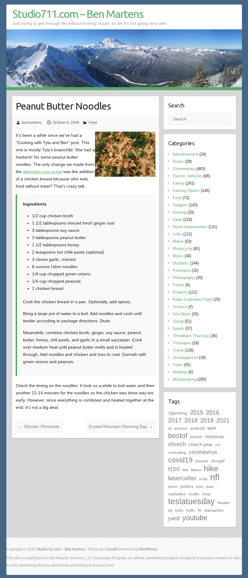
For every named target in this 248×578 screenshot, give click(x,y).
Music (178, 256)
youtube (194, 518)
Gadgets (180, 205)
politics (186, 486)
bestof (177, 436)
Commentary (184, 168)
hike (211, 468)
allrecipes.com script (42, 171)
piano (173, 486)
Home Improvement (190, 227)
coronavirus (203, 452)
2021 (223, 420)
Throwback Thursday (191, 335)
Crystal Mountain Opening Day (121, 426)
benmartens (31, 122)
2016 (212, 412)
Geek (177, 219)
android (197, 428)
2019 (207, 420)
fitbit (185, 470)
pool (199, 486)
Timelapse (182, 343)
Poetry (178, 285)
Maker (178, 241)
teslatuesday (191, 501)
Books (178, 161)
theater (223, 503)
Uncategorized (185, 357)
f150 (174, 469)
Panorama (182, 270)
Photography (184, 277)
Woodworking (184, 379)
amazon (181, 428)
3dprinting (177, 413)
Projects (180, 292)
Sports (178, 328)
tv (199, 510)
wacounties (214, 510)
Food (93, 122)
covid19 (180, 460)
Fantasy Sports (186, 190)
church (177, 444)
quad (209, 486)
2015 (196, 412)
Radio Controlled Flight (192, 299)
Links (177, 234)
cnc (218, 445)
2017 (174, 420)
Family (178, 183)
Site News (182, 314)
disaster (201, 461)
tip (170, 510)
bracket (196, 437)
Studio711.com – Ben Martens (77, 14)
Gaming (179, 212)
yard (174, 518)
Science (180, 306)
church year (200, 444)
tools (179, 510)
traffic (190, 510)
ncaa (203, 479)
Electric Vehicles (187, 176)
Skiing (178, 321)
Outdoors (181, 263)
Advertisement (185, 154)
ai (169, 428)
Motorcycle (182, 248)
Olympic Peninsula (38, 426)
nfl (214, 477)
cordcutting (177, 453)
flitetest (196, 470)
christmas (214, 436)
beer (211, 428)
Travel (178, 350)
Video (178, 365)
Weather (180, 372)
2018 (190, 420)
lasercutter (182, 478)
